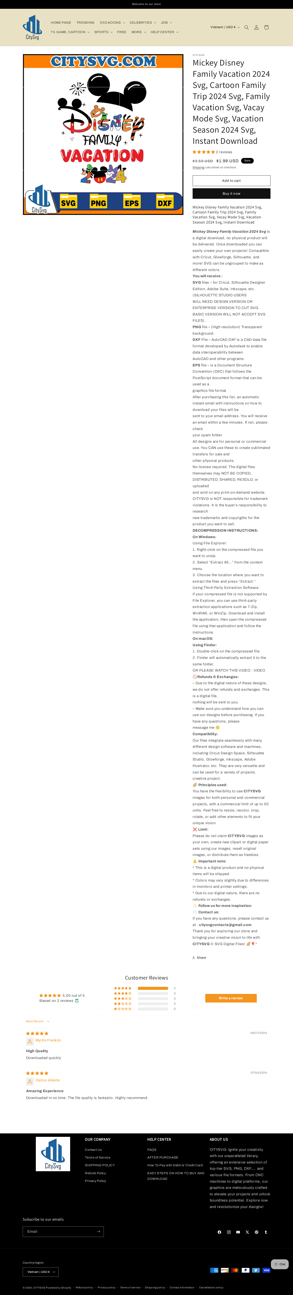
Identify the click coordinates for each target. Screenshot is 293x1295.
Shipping (198, 167)
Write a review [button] (231, 998)
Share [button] (201, 957)
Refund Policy (95, 1173)
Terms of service (130, 1287)
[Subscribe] (98, 1231)
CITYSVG (39, 1287)
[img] (37, 1034)
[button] (112, 22)
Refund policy (84, 1287)
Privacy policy (106, 1287)
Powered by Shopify (58, 1287)
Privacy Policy (95, 1181)
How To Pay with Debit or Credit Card (175, 1165)
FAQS (152, 1149)
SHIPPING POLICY (100, 1165)
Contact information (182, 1287)
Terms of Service (97, 1157)
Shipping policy (155, 1287)
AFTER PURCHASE (162, 1157)
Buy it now (231, 193)
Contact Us (93, 1149)
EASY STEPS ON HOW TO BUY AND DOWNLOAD (176, 1175)
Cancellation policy (211, 1287)
